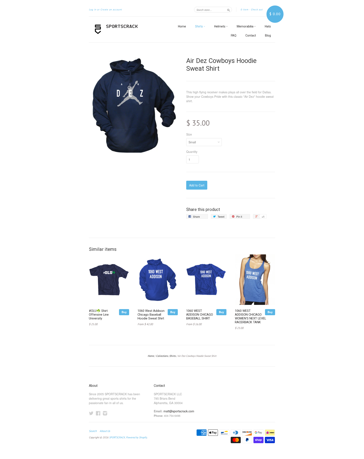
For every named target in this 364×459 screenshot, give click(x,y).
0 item (244, 9)
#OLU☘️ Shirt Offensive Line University (99, 314)
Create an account (111, 9)
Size (189, 134)
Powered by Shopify (136, 437)
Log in (92, 9)
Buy (124, 312)
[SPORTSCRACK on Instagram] (105, 413)
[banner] (127, 29)
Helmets (220, 26)
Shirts (199, 26)
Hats (268, 26)
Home (182, 26)
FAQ (233, 35)
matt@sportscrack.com (178, 411)
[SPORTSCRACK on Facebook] (98, 413)
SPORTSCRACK (117, 437)
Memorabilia (245, 26)
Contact (250, 35)
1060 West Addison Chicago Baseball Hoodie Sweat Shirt (151, 314)
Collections (162, 355)
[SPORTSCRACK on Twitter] (91, 413)
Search (93, 431)
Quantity (191, 151)
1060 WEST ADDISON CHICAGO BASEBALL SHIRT (199, 314)
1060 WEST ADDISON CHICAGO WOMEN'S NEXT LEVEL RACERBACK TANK (250, 316)
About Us (105, 431)
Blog (268, 35)
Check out (257, 9)
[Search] (228, 9)
